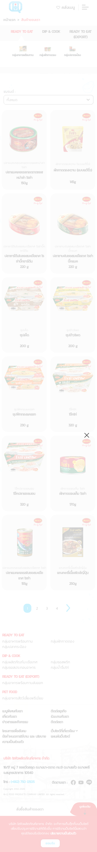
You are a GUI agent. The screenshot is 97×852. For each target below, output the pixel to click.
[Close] (87, 434)
